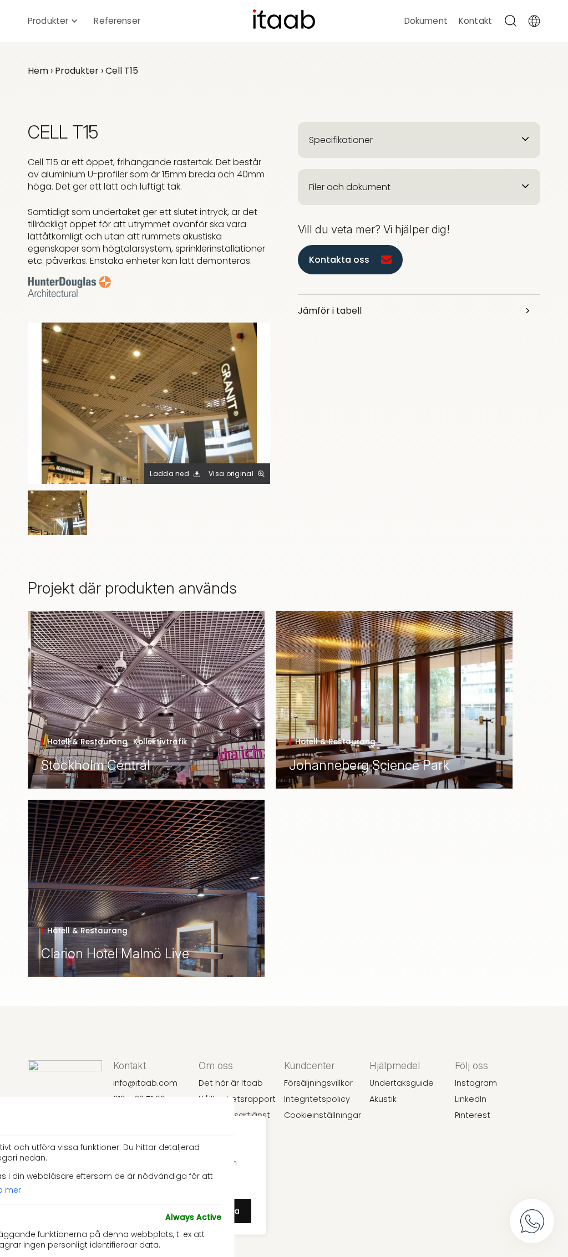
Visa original (231, 473)
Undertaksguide (401, 1083)
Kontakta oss (339, 259)
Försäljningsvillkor (318, 1083)
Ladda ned (169, 473)
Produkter (48, 21)
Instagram (476, 1083)
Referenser (117, 21)
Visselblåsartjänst (234, 1115)
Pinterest (472, 1115)
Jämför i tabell (330, 310)
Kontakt (475, 21)
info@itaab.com (145, 1083)
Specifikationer (341, 140)
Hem (38, 70)
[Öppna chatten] (532, 1221)
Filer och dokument (349, 187)
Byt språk (535, 21)
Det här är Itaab (231, 1083)
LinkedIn (470, 1099)
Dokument (426, 21)
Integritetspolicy (317, 1099)
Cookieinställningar (322, 1115)
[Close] (214, 1116)
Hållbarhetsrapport (237, 1099)
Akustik (383, 1099)
